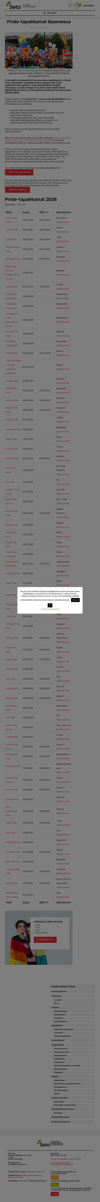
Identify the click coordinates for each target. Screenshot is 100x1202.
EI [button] (50, 605)
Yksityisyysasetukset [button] (50, 609)
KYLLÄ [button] (75, 600)
